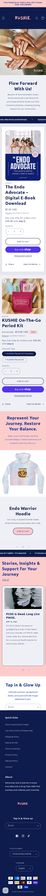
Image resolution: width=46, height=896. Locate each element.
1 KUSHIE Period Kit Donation (19, 354)
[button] (3, 18)
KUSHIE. (19, 891)
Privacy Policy (11, 755)
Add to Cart (23, 531)
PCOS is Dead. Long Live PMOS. (23, 615)
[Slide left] (17, 670)
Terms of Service (12, 749)
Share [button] (11, 264)
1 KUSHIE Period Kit (14, 360)
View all (5, 580)
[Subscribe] (38, 707)
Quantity (9, 226)
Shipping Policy (12, 737)
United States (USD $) (21, 854)
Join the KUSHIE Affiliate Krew (19, 731)
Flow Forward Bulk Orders (17, 725)
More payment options (23, 256)
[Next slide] (29, 547)
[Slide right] (29, 670)
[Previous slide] (17, 547)
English (22, 868)
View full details (30, 264)
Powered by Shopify (28, 891)
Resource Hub (11, 743)
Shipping (8, 213)
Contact (8, 767)
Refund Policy (11, 761)
